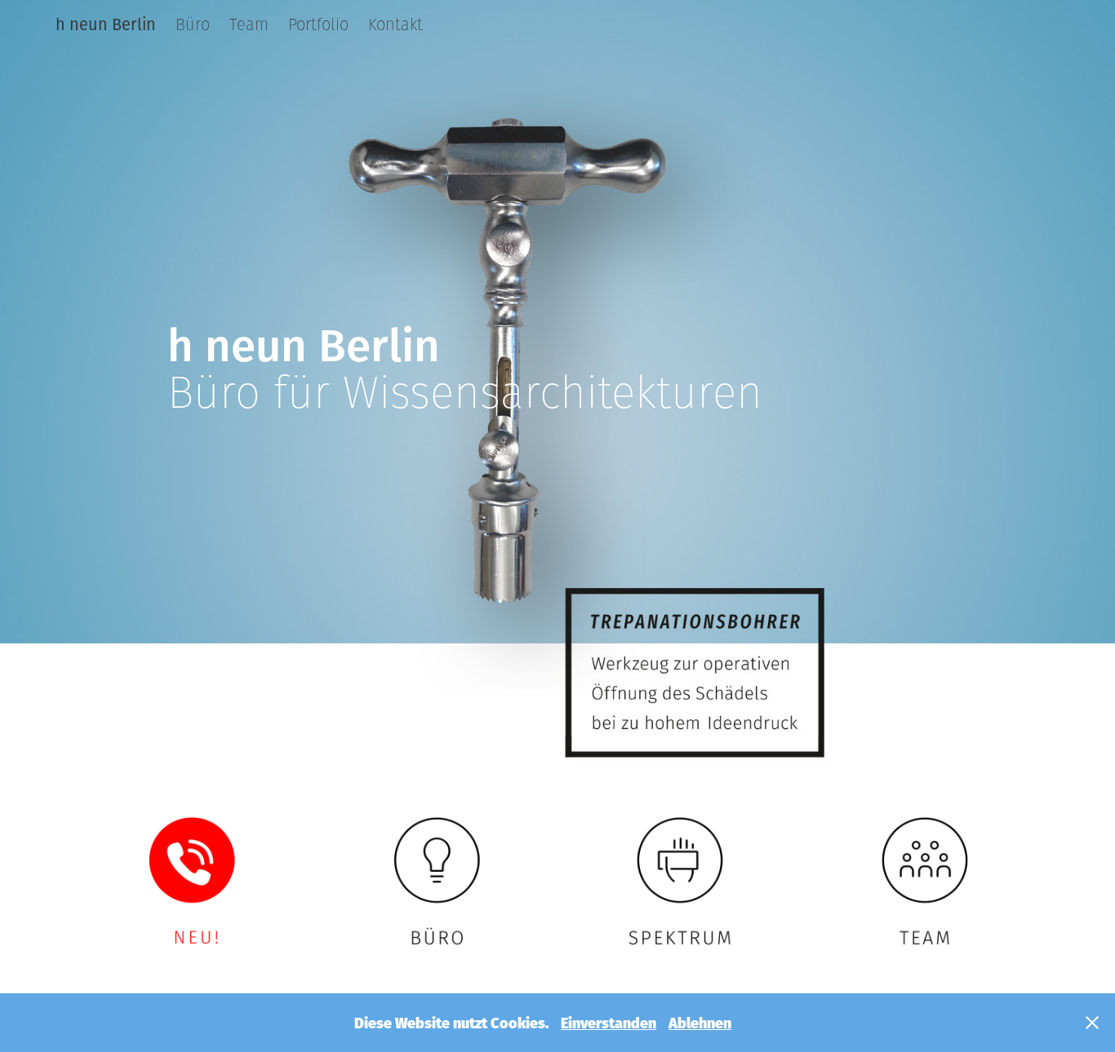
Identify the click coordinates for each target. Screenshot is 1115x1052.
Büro (192, 24)
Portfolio (318, 24)
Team (249, 24)
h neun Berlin (106, 24)
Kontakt (395, 24)
